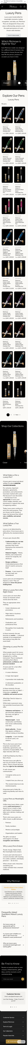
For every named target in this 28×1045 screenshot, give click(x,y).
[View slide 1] (9, 903)
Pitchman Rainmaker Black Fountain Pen (7, 404)
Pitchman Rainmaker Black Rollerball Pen (19, 404)
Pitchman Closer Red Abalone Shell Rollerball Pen (19, 344)
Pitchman (6, 125)
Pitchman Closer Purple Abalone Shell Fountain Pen (7, 314)
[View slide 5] (16, 903)
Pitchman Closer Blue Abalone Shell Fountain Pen (7, 129)
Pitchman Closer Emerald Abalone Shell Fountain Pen (7, 159)
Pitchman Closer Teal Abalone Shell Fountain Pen (7, 374)
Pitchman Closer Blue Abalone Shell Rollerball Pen (19, 129)
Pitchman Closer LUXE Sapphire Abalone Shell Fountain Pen (7, 252)
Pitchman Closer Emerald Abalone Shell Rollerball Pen (19, 159)
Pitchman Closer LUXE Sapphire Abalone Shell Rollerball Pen (19, 252)
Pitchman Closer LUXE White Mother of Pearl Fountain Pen (7, 283)
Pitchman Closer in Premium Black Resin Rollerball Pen (19, 189)
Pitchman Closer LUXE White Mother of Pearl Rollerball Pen (19, 283)
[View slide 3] (12, 903)
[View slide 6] (18, 903)
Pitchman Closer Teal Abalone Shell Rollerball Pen (19, 374)
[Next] (24, 2)
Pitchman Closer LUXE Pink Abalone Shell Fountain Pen (7, 221)
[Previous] (2, 2)
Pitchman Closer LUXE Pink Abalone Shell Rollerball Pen (19, 221)
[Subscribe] (22, 979)
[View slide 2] (11, 903)
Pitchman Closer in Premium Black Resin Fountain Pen (7, 189)
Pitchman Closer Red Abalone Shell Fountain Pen (7, 344)
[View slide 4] (14, 903)
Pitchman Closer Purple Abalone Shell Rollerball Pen (19, 314)
